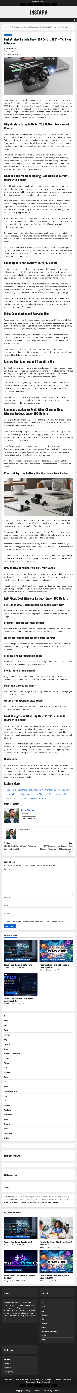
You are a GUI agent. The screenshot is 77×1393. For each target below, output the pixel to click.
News (38, 1382)
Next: (56, 847)
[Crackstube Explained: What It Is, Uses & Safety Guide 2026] (56, 951)
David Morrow (11, 48)
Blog (5, 1039)
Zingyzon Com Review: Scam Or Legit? (18, 964)
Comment (8, 869)
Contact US (7, 1363)
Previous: (20, 846)
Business (7, 1044)
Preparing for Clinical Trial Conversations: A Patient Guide (56, 1243)
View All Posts (29, 818)
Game (6, 1077)
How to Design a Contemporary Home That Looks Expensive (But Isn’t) (36, 794)
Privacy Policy (8, 1372)
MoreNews (46, 1390)
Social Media (8, 1114)
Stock (6, 1119)
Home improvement (10, 1091)
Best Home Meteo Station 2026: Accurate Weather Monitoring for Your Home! (39, 790)
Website (7, 913)
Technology (8, 35)
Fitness (6, 1063)
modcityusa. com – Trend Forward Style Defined (27, 798)
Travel (6, 1128)
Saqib (7, 967)
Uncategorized (8, 1133)
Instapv (38, 12)
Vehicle (6, 1138)
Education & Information (22, 959)
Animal (6, 1020)
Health (6, 1082)
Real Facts (7, 1110)
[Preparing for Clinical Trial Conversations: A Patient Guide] (56, 1228)
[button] (4, 20)
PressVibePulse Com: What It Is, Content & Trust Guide (19, 1276)
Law (5, 1100)
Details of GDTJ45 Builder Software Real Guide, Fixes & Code (18, 999)
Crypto (6, 1049)
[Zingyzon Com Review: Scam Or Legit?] (20, 951)
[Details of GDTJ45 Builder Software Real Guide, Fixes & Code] (20, 984)
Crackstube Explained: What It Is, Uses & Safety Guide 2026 (54, 966)
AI (4, 1016)
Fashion (6, 1058)
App (16, 993)
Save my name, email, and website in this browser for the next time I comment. (36, 921)
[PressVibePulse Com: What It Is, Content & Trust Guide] (20, 1261)
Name (7, 898)
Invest (6, 1096)
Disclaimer (7, 1367)
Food (5, 1067)
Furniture (7, 1072)
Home (6, 1086)
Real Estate (7, 1105)
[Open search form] (74, 20)
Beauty (6, 1030)
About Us (7, 1359)
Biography (7, 1035)
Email (6, 905)
